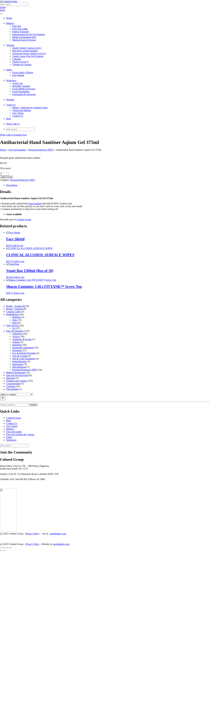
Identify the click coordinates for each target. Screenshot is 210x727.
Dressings (17, 350)
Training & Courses (21, 64)
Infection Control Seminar (25, 50)
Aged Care (17, 83)
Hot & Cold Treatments (23, 358)
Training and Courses (16, 380)
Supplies (10, 99)
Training (10, 45)
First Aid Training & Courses (20, 434)
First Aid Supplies (17, 150)
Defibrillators (12, 314)
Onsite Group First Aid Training (27, 56)
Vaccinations (12, 389)
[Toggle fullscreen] (4, 547)
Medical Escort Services (24, 40)
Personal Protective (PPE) (40, 150)
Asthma (16, 342)
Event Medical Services (23, 88)
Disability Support (21, 86)
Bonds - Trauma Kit (16, 306)
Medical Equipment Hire (24, 37)
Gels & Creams (19, 356)
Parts (14, 322)
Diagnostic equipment (23, 347)
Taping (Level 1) (20, 61)
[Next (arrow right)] (4, 550)
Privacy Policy (32, 533)
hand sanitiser (35, 203)
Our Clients (18, 113)
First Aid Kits (12, 325)
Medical (10, 23)
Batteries (16, 317)
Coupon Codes (13, 311)
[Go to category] (3, 398)
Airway (16, 336)
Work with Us (13, 124)
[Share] (7, 547)
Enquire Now (20, 134)
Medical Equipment (15, 372)
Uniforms (10, 386)
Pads (14, 320)
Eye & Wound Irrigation (24, 353)
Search (33, 405)
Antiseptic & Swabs (22, 339)
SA (13, 328)
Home (9, 18)
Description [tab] (11, 185)
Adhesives (17, 333)
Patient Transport (20, 31)
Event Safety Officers (22, 72)
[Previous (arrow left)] (1, 550)
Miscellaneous (19, 367)
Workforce (11, 80)
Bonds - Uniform (14, 309)
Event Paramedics (21, 91)
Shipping (10, 378)
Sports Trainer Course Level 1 (27, 48)
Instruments (18, 364)
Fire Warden (18, 75)
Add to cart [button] (17, 245)
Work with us (6, 134)
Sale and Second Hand (17, 375)
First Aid (16, 26)
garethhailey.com (58, 533)
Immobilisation (19, 361)
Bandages (17, 345)
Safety (9, 69)
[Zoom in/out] (1, 547)
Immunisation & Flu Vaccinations (28, 34)
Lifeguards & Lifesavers (24, 94)
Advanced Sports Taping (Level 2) (29, 53)
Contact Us (17, 116)
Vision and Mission (21, 110)
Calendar (16, 59)
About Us (11, 104)
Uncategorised (13, 383)
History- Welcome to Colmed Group (30, 107)
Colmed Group (23, 219)
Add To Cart (6, 177)
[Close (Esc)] (10, 547)
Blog (8, 118)
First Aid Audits (20, 29)
